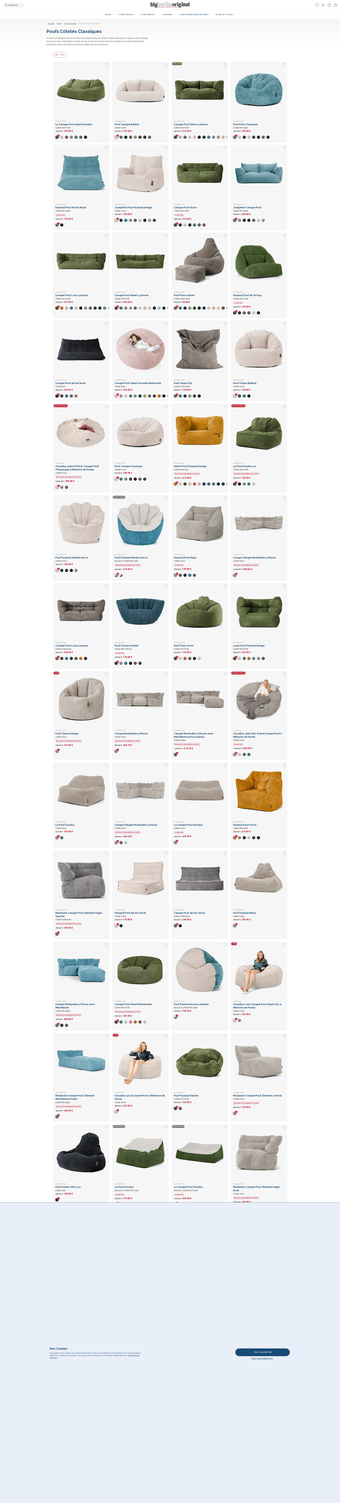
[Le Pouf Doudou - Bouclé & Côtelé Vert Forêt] (140, 1152)
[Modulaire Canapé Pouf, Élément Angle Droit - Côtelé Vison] (258, 1152)
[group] (57, 137)
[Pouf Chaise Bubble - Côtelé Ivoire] (258, 349)
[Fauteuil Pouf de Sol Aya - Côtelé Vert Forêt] (258, 261)
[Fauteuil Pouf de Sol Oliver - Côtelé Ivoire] (140, 878)
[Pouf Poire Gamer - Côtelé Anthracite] (199, 261)
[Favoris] (317, 5)
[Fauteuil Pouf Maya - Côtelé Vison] (199, 523)
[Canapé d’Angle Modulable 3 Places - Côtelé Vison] (140, 790)
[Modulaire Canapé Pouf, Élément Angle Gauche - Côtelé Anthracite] (81, 878)
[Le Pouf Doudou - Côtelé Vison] (81, 790)
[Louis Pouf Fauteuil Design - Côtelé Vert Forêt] (258, 611)
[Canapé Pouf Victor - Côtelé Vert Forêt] (199, 173)
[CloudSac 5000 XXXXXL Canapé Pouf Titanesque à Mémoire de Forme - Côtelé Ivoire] (81, 432)
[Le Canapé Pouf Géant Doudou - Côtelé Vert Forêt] (81, 90)
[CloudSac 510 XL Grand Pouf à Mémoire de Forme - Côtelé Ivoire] (140, 1061)
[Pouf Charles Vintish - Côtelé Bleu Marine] (140, 611)
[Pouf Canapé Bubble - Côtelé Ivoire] (140, 90)
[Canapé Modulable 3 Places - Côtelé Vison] (140, 699)
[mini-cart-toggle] (335, 5)
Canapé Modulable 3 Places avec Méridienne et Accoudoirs (193, 736)
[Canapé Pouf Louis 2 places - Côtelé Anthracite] (81, 611)
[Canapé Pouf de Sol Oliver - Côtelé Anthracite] (199, 878)
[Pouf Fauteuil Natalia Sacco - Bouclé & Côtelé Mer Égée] (140, 523)
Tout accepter (263, 1352)
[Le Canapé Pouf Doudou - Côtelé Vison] (199, 790)
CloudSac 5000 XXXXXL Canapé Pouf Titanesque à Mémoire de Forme (77, 469)
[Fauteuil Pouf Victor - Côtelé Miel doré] (258, 790)
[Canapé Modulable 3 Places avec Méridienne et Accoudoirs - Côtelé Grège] (199, 699)
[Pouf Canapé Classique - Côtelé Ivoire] (140, 432)
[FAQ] (329, 5)
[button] (227, 137)
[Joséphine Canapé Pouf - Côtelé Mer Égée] (258, 173)
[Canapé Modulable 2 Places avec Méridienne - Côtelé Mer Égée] (81, 970)
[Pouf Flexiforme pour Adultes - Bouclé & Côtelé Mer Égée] (199, 970)
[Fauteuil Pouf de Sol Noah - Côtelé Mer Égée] (81, 173)
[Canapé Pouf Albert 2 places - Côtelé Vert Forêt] (199, 90)
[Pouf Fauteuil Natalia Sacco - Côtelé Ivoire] (81, 523)
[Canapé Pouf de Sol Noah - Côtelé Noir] (81, 349)
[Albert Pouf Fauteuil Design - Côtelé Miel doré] (199, 432)
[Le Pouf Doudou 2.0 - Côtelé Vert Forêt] (258, 432)
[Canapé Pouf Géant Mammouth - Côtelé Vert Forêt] (140, 970)
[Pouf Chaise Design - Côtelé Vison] (81, 699)
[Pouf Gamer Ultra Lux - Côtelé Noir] (81, 1152)
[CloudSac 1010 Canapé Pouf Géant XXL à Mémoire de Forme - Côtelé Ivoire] (258, 970)
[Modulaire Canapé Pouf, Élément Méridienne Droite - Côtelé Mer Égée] (81, 1061)
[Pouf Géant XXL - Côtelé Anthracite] (199, 349)
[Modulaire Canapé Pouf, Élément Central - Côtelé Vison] (258, 1061)
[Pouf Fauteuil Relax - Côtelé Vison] (258, 878)
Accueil (51, 24)
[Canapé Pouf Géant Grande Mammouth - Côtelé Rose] (140, 349)
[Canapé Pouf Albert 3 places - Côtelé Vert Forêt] (140, 261)
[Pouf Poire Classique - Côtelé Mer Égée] (258, 90)
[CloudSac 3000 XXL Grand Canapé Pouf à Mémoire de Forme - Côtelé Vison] (258, 699)
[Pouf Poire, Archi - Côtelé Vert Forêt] (199, 611)
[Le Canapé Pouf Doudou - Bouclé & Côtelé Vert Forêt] (199, 1152)
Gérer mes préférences (262, 1358)
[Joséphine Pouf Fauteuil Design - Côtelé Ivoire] (140, 173)
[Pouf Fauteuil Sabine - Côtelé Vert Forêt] (199, 1061)
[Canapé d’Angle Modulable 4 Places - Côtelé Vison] (258, 523)
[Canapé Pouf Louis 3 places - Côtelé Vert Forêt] (81, 261)
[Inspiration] (323, 5)
